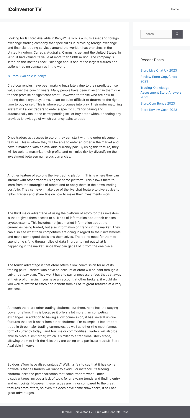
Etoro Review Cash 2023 (158, 110)
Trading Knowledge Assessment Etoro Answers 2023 (160, 92)
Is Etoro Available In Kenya (27, 76)
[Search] (177, 34)
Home (175, 9)
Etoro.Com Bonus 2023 (157, 103)
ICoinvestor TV (24, 9)
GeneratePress (118, 412)
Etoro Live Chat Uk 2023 (158, 70)
